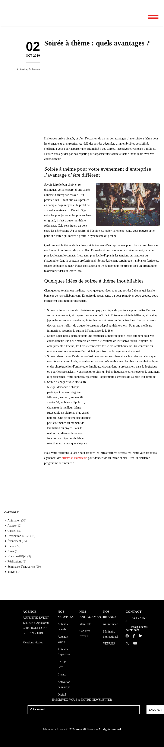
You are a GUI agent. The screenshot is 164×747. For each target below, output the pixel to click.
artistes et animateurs (74, 458)
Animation (22, 69)
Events (62, 674)
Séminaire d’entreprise (21, 566)
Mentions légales (33, 642)
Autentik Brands (63, 626)
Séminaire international (110, 634)
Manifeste (85, 624)
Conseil (11, 530)
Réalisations (14, 561)
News (10, 551)
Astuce (11, 525)
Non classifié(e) (16, 556)
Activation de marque (64, 684)
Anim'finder (110, 624)
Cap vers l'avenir (84, 633)
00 (139, 4)
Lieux (11, 546)
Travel (11, 571)
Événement (34, 69)
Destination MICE (18, 536)
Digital (62, 694)
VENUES (109, 643)
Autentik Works (63, 639)
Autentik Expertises (64, 652)
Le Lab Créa (62, 664)
